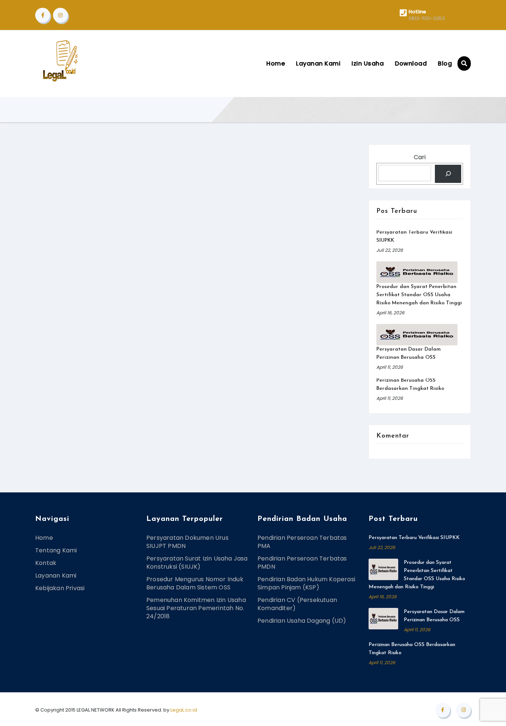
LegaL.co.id (183, 709)
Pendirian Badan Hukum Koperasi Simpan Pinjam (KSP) (306, 583)
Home (275, 63)
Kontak (45, 563)
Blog (445, 63)
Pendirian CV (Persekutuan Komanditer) (297, 604)
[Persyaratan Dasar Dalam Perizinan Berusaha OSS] (416, 334)
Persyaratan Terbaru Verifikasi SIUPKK (414, 538)
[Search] (448, 174)
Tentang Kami (56, 550)
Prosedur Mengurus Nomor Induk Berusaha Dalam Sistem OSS (194, 583)
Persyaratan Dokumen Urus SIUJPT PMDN (187, 541)
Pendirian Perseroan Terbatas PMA (302, 541)
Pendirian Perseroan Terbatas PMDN (302, 562)
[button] (464, 63)
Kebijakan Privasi (59, 588)
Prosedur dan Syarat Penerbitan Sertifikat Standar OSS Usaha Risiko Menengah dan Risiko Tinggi (419, 295)
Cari (420, 157)
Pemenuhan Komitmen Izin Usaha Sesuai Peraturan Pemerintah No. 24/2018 (196, 608)
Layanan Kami (318, 63)
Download (411, 63)
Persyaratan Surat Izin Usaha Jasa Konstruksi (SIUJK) (197, 562)
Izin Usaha (368, 63)
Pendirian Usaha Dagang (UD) (301, 620)
